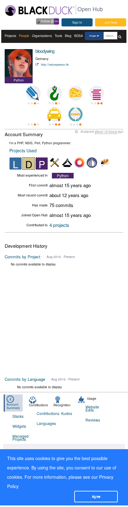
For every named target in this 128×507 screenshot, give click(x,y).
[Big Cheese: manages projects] (75, 93)
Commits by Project (22, 257)
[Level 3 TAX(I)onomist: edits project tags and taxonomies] (54, 114)
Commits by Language (25, 379)
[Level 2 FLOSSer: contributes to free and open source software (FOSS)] (33, 114)
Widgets (19, 426)
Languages (45, 423)
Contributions (45, 413)
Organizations (42, 36)
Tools (58, 36)
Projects (10, 36)
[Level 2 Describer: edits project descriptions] (33, 93)
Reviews (92, 419)
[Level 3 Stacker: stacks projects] (96, 93)
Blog (68, 36)
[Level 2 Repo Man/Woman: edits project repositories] (54, 93)
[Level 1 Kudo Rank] (75, 114)
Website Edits (92, 408)
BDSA (78, 36)
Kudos (66, 413)
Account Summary (13, 406)
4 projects (59, 225)
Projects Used (23, 150)
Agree (96, 496)
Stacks (18, 416)
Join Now (110, 22)
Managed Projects (20, 437)
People (24, 36)
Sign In (77, 22)
